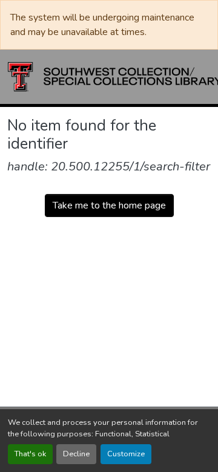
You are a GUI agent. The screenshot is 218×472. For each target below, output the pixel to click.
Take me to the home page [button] (109, 205)
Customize (126, 453)
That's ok (30, 453)
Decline (76, 453)
